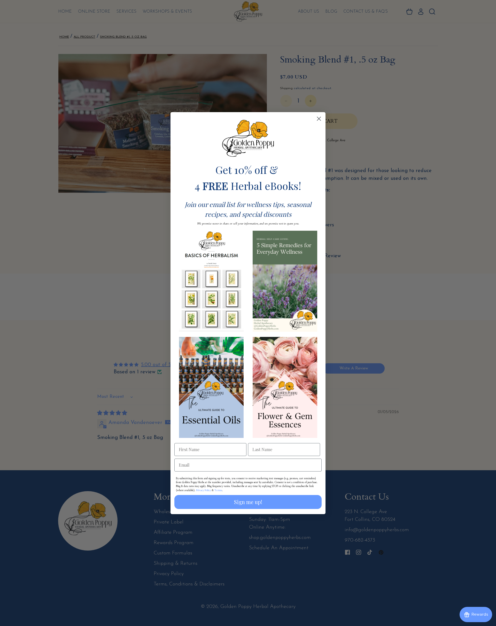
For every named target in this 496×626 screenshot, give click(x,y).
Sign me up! (248, 501)
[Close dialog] (318, 118)
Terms (218, 490)
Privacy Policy (203, 490)
